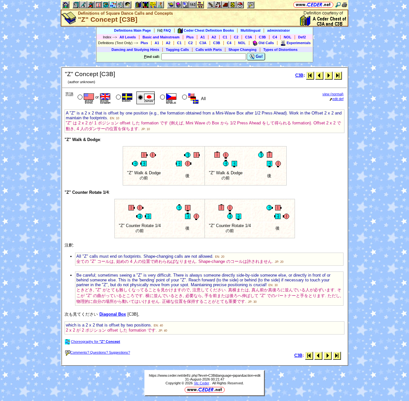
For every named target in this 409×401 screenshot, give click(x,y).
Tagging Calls (177, 49)
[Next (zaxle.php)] (329, 75)
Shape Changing (242, 49)
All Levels (128, 37)
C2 (236, 37)
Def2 (302, 37)
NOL (287, 37)
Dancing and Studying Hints (135, 49)
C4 (275, 37)
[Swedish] (123, 98)
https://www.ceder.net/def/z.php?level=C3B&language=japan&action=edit (204, 375)
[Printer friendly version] (344, 4)
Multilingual (250, 30)
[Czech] (167, 98)
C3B (262, 37)
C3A (248, 37)
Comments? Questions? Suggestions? (100, 352)
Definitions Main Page (132, 30)
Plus (190, 37)
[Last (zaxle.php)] (338, 75)
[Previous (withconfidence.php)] (319, 75)
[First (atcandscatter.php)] (310, 75)
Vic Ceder (201, 383)
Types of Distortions (280, 49)
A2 (214, 37)
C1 (225, 37)
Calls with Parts (209, 49)
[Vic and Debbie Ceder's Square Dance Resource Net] (313, 4)
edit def (337, 99)
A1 (202, 37)
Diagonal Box (112, 314)
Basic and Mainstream (161, 37)
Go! (258, 56)
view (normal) (332, 94)
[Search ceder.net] (338, 4)
